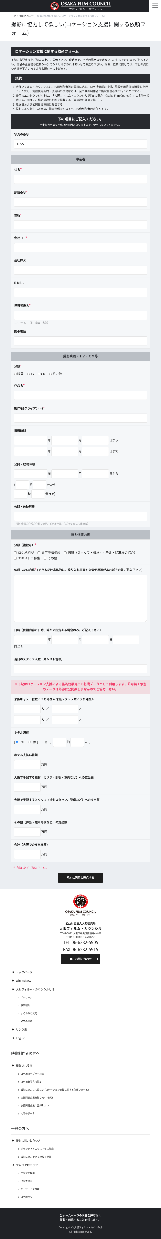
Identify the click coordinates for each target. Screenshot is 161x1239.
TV (32, 373)
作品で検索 (26, 1181)
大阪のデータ (28, 1113)
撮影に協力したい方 (28, 1140)
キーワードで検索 (30, 1189)
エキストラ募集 (28, 558)
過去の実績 (26, 1021)
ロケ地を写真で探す (31, 1081)
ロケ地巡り (26, 1197)
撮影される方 (26, 16)
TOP (13, 16)
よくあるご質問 (29, 1013)
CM (43, 373)
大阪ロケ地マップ (27, 1165)
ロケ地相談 (25, 552)
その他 (57, 373)
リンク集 (21, 1029)
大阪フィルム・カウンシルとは (35, 989)
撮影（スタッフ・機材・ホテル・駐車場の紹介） (102, 552)
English (21, 1038)
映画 (20, 373)
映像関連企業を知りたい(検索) (37, 1097)
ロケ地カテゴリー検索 (32, 1074)
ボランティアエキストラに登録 (37, 1149)
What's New (23, 980)
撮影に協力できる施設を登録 (36, 1157)
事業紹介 (25, 1005)
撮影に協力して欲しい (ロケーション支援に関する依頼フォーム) (55, 1090)
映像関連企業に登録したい (35, 1105)
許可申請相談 (50, 552)
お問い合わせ (83, 958)
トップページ (24, 972)
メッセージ (26, 997)
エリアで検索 (28, 1173)
